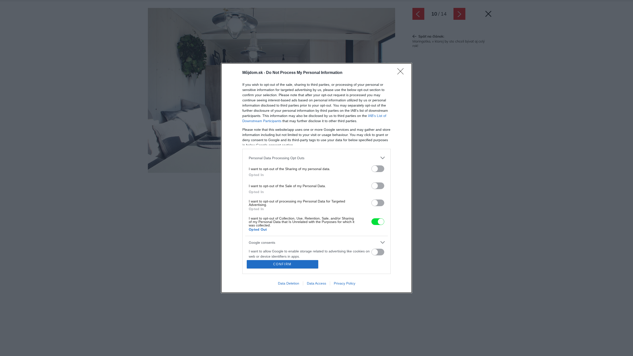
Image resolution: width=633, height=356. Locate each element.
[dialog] (316, 178)
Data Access (316, 283)
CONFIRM (282, 264)
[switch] (377, 168)
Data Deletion (288, 283)
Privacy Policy (344, 283)
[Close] (402, 73)
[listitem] (316, 157)
